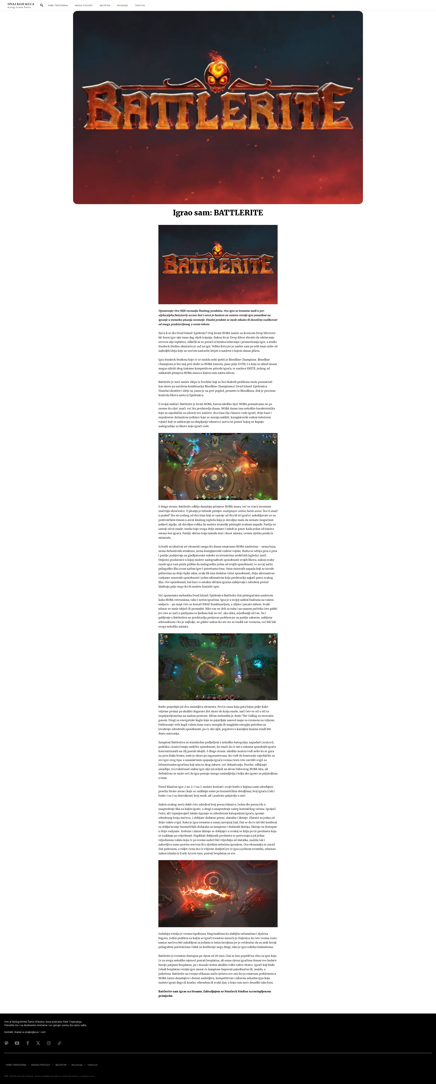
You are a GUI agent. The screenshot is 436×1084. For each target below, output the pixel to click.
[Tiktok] (59, 1043)
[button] (42, 5)
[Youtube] (17, 1043)
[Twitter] (38, 1043)
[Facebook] (27, 1043)
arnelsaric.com (87, 1076)
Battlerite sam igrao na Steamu (180, 991)
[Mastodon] (6, 1043)
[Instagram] (48, 1043)
